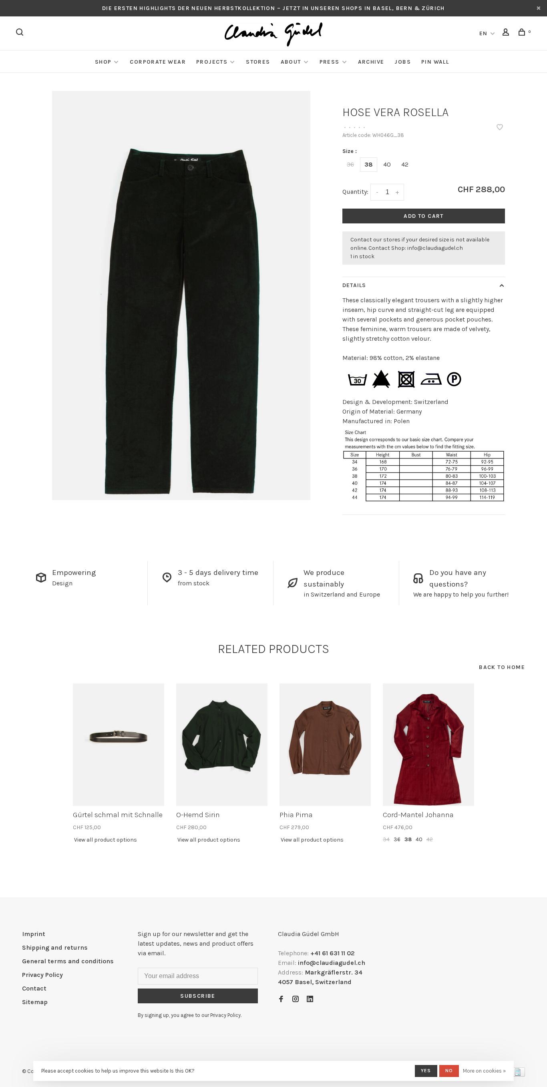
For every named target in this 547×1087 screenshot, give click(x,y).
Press (330, 61)
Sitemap (35, 1002)
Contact (34, 988)
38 (368, 164)
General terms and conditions (68, 961)
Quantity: (355, 191)
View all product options (105, 839)
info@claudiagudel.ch (435, 248)
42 (404, 164)
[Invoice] (518, 1074)
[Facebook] (281, 999)
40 (387, 164)
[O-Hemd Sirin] (221, 744)
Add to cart (423, 216)
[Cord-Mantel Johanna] (428, 744)
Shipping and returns (55, 947)
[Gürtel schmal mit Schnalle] (118, 744)
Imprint (33, 934)
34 (386, 839)
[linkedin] (310, 999)
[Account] (507, 33)
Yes (426, 1070)
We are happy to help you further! (461, 594)
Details (354, 285)
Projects (211, 61)
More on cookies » (484, 1071)
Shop (103, 61)
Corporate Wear (158, 61)
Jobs (402, 61)
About (291, 61)
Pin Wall (435, 61)
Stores (258, 61)
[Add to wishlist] (500, 128)
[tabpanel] (181, 295)
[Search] (21, 33)
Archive (371, 61)
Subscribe (197, 996)
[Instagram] (295, 999)
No (449, 1070)
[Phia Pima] (325, 744)
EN (483, 33)
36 (350, 164)
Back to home (502, 667)
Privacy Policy (42, 975)
